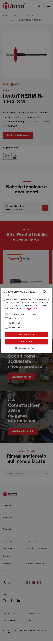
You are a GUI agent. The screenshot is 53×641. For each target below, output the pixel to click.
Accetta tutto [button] (26, 334)
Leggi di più (31, 308)
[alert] (26, 320)
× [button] (48, 291)
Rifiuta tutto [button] (26, 341)
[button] (26, 348)
